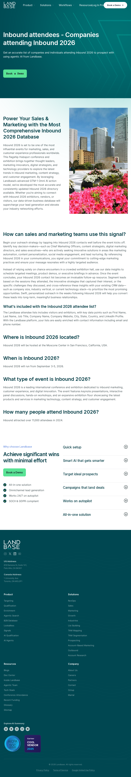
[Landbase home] (10, 5)
